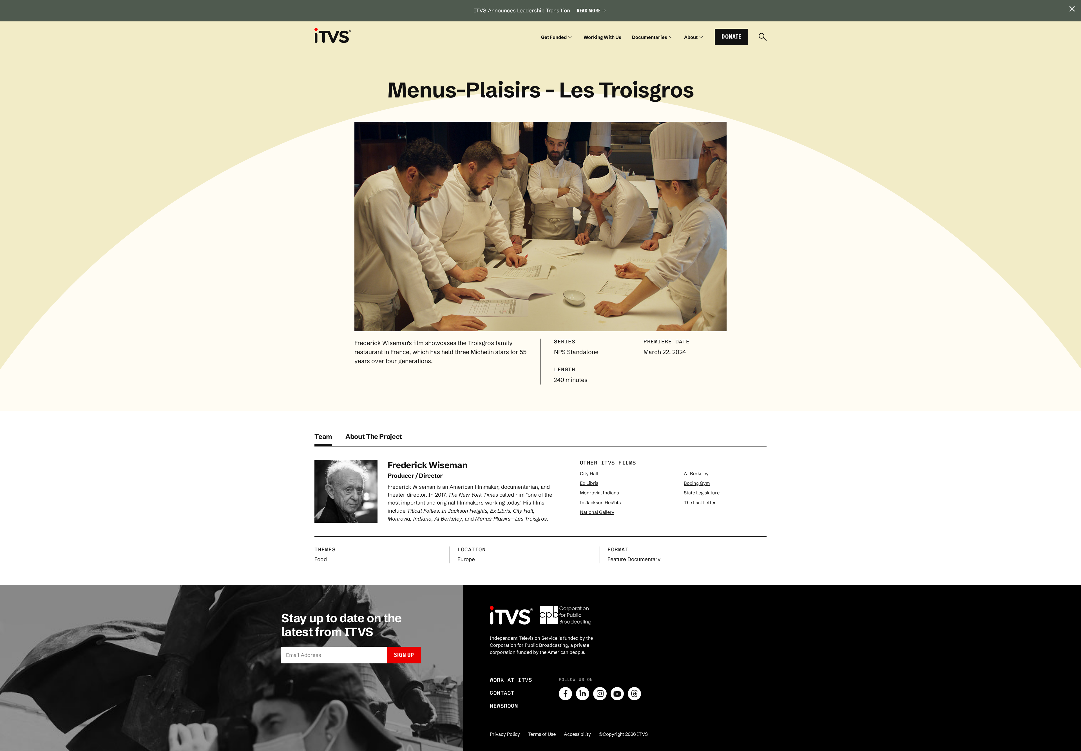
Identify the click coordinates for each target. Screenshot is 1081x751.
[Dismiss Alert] (1072, 9)
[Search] (763, 37)
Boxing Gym (697, 483)
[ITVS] (332, 35)
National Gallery (597, 512)
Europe (466, 559)
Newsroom (504, 706)
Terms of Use (542, 734)
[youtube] (617, 693)
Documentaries (649, 37)
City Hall (589, 473)
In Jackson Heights (600, 502)
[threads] (634, 693)
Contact (502, 693)
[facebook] (565, 693)
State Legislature (702, 493)
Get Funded (554, 37)
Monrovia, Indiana (599, 493)
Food (320, 559)
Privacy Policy (505, 734)
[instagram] (599, 693)
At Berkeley (696, 473)
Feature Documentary (633, 559)
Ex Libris (589, 483)
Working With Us (602, 37)
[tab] (323, 439)
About (691, 37)
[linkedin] (582, 693)
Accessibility (577, 734)
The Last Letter (700, 502)
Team (323, 436)
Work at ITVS (511, 680)
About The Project (373, 436)
